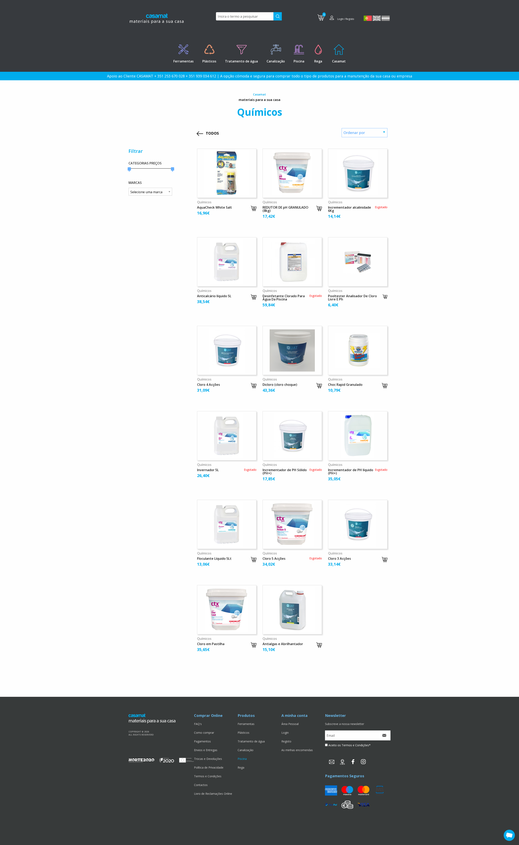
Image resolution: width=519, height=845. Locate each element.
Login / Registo (345, 19)
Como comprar (204, 733)
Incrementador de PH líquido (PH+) (350, 471)
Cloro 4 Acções (208, 384)
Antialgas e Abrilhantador (283, 644)
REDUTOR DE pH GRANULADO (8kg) (285, 209)
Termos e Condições (207, 776)
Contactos (201, 785)
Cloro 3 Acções (339, 558)
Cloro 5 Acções (274, 558)
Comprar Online (208, 715)
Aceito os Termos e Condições (348, 745)
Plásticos (243, 733)
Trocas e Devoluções (208, 759)
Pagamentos (202, 741)
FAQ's (198, 724)
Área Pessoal (290, 724)
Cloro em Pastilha (210, 644)
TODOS (212, 133)
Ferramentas (246, 724)
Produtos (246, 715)
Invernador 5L (208, 470)
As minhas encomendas (297, 750)
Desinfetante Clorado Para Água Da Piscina (284, 297)
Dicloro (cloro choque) (280, 384)
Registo (286, 741)
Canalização (245, 750)
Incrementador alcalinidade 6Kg (349, 209)
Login (285, 733)
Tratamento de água (251, 741)
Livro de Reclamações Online (213, 794)
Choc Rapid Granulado (345, 384)
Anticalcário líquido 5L (214, 296)
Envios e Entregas (205, 750)
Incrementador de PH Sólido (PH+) (285, 471)
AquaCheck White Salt (214, 207)
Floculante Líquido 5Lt (214, 558)
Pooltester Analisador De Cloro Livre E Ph (352, 297)
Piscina (242, 759)
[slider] (129, 169)
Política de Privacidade (208, 767)
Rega (241, 767)
